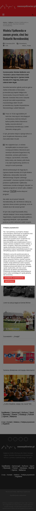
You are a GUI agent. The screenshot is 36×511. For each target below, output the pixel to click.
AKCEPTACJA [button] (9, 281)
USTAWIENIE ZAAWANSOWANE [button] (14, 278)
